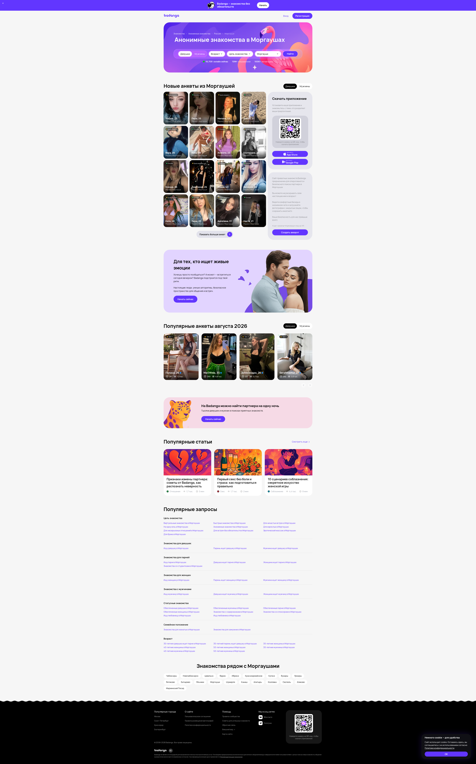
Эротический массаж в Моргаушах (279, 530)
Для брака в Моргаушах (175, 534)
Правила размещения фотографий (199, 721)
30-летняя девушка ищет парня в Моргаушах (185, 643)
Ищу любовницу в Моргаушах (177, 615)
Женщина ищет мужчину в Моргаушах (281, 594)
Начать (263, 5)
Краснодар (159, 725)
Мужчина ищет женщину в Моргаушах (281, 580)
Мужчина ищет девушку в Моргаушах (280, 548)
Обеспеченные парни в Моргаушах (279, 608)
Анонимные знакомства (199, 33)
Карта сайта (227, 734)
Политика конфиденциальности (198, 725)
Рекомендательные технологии (231, 757)
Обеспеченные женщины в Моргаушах (181, 611)
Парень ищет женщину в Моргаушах (230, 580)
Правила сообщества (231, 716)
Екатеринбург (160, 729)
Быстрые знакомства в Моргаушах (229, 523)
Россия (217, 33)
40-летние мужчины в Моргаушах (179, 651)
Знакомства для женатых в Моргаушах (182, 629)
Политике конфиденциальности (439, 748)
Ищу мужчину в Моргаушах (176, 594)
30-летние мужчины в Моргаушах (279, 647)
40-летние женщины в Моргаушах (180, 647)
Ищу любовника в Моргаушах (227, 615)
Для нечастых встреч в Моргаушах (279, 523)
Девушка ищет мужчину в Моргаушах (230, 594)
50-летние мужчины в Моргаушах (229, 651)
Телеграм (268, 723)
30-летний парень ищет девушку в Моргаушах (235, 643)
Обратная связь (228, 725)
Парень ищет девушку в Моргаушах (230, 548)
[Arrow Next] (310, 385)
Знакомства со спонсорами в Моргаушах (282, 611)
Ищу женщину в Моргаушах (176, 580)
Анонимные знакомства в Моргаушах (230, 526)
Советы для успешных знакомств (236, 721)
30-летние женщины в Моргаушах (279, 643)
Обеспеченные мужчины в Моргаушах (231, 608)
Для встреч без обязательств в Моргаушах (233, 530)
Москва (157, 716)
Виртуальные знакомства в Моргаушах (182, 523)
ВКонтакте (268, 717)
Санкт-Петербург (161, 721)
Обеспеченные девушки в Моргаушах (181, 608)
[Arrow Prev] (303, 385)
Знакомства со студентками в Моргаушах (183, 566)
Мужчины (200, 53)
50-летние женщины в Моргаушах (229, 647)
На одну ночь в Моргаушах (176, 526)
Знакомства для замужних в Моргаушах (232, 629)
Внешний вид (227, 729)
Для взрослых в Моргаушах (276, 526)
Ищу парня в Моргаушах (175, 562)
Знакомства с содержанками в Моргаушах (233, 611)
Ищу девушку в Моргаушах (176, 548)
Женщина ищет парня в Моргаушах (279, 562)
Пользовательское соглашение (198, 716)
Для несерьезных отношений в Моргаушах (183, 530)
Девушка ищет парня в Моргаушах (229, 562)
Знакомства (179, 33)
